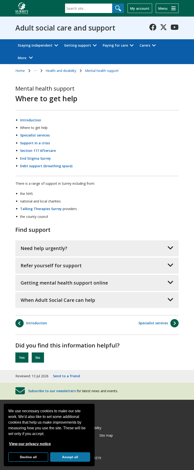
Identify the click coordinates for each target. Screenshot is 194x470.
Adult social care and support (65, 27)
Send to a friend (66, 376)
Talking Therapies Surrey (41, 208)
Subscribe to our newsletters (52, 391)
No (37, 357)
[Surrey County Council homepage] (21, 8)
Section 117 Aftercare (38, 150)
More (26, 57)
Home (20, 70)
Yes (22, 357)
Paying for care (115, 45)
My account (140, 8)
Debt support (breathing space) (46, 166)
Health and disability (61, 70)
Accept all (70, 457)
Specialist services (35, 135)
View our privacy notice (30, 444)
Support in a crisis (35, 143)
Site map (106, 435)
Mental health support (102, 70)
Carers (145, 45)
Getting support (77, 45)
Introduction (30, 120)
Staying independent (35, 45)
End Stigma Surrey (35, 158)
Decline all (28, 457)
